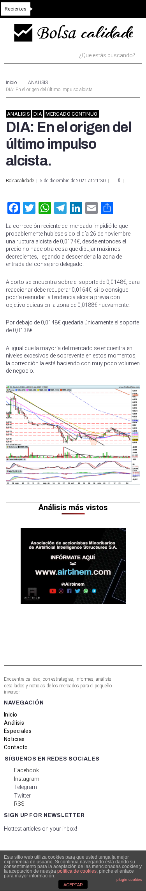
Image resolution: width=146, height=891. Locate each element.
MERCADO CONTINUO (71, 114)
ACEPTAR (73, 884)
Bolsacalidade (20, 180)
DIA (37, 114)
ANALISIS (38, 82)
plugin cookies (129, 879)
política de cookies (77, 871)
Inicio (11, 82)
